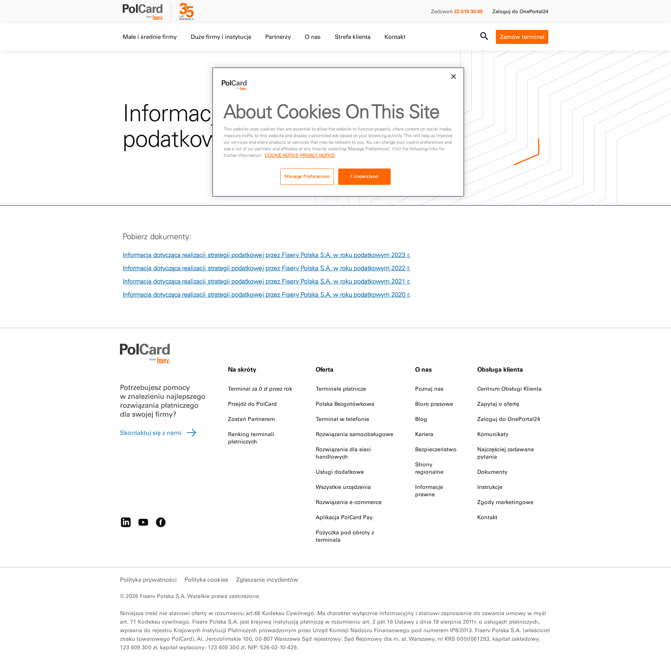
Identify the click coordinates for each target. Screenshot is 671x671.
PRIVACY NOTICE (317, 155)
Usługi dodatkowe (340, 471)
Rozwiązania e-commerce (349, 502)
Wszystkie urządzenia (343, 486)
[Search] (484, 37)
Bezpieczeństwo (436, 449)
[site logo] (147, 12)
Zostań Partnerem (251, 418)
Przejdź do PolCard (252, 403)
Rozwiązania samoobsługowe (354, 434)
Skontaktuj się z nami (150, 432)
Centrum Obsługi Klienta (509, 388)
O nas (313, 36)
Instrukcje (489, 486)
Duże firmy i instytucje (221, 36)
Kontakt (394, 36)
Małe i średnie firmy (150, 36)
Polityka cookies (206, 579)
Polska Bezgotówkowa (345, 403)
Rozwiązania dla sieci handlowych (343, 453)
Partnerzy (278, 36)
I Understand (364, 176)
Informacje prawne (429, 490)
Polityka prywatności (148, 579)
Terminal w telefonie (342, 418)
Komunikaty (493, 434)
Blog (421, 418)
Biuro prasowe (434, 403)
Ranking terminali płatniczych (251, 438)
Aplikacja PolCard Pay (344, 517)
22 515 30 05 (468, 11)
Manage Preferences (307, 176)
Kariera (424, 434)
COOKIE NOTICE (281, 155)
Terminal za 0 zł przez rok (260, 388)
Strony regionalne (429, 468)
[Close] (453, 76)
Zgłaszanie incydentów (267, 579)
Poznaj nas (429, 388)
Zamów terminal (522, 36)
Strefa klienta (352, 36)
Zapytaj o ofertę (498, 403)
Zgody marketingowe (505, 502)
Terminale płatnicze (341, 388)
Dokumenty (492, 471)
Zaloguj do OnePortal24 (520, 11)
